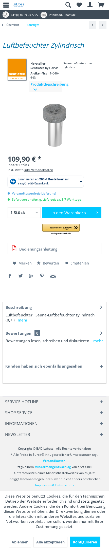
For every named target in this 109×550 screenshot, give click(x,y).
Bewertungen (18, 333)
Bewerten (51, 263)
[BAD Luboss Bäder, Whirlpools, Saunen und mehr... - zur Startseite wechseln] (18, 6)
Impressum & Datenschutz (54, 485)
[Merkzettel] (79, 5)
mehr (22, 320)
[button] (61, 229)
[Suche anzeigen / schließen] (68, 5)
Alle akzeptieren (50, 542)
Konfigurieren (85, 542)
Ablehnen (20, 542)
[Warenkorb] (101, 5)
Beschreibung (19, 307)
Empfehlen (79, 263)
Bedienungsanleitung (37, 249)
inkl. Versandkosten (38, 170)
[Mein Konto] (90, 5)
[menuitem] (4, 5)
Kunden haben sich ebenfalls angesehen (43, 366)
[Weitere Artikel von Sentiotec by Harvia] (17, 69)
